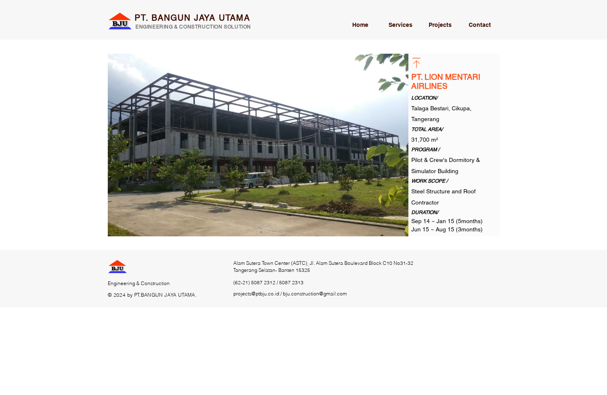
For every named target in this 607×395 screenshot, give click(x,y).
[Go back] (416, 63)
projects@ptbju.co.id (256, 293)
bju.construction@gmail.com (315, 293)
